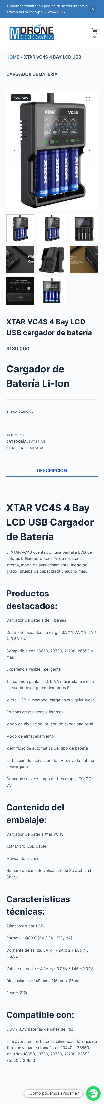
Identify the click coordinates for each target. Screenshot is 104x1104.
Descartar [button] (93, 9)
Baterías (37, 441)
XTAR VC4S (34, 448)
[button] (93, 1093)
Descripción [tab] (52, 470)
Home (12, 57)
